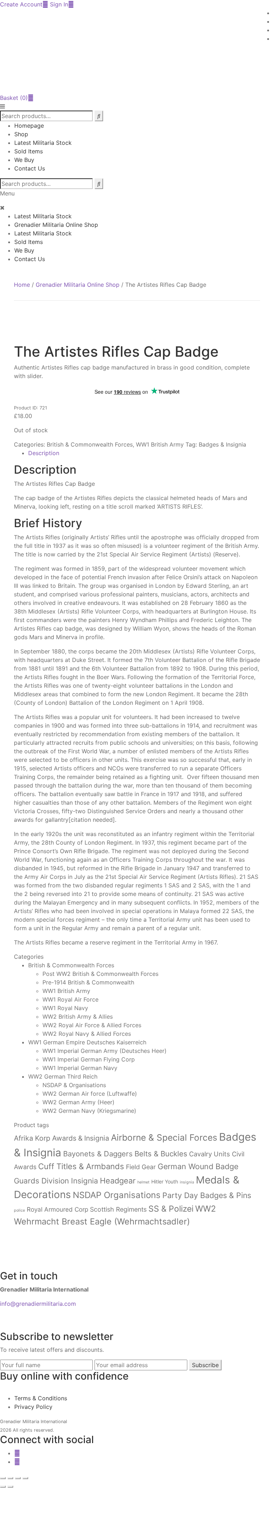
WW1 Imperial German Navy (79, 1067)
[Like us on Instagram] (17, 1461)
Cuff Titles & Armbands (81, 1166)
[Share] (18, 1478)
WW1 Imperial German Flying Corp (88, 1059)
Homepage (29, 125)
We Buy (24, 159)
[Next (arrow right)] (10, 1487)
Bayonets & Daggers (98, 1153)
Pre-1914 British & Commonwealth (88, 982)
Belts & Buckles (161, 1153)
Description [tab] (43, 453)
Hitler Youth (164, 1181)
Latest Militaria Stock (43, 142)
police (19, 1210)
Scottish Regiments (118, 1209)
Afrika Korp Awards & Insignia (61, 1138)
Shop (21, 134)
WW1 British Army (160, 444)
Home (22, 284)
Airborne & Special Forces (164, 1137)
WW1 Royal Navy (65, 1008)
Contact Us (29, 168)
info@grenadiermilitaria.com (38, 1303)
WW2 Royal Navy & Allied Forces (86, 1033)
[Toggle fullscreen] (10, 1478)
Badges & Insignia (222, 444)
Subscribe (205, 1365)
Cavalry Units (209, 1154)
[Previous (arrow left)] (3, 1487)
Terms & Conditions (40, 1398)
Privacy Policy (33, 1406)
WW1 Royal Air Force (70, 999)
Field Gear (141, 1167)
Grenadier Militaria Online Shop (56, 224)
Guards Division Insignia (56, 1180)
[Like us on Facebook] (17, 1453)
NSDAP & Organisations (74, 1085)
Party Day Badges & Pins (206, 1195)
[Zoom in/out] (3, 1478)
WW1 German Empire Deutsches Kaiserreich (87, 1042)
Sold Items (28, 151)
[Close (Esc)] (25, 1478)
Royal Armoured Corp (57, 1209)
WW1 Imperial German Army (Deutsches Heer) (104, 1050)
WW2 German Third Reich (62, 1076)
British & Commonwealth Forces (90, 444)
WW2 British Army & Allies (77, 1016)
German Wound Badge (198, 1166)
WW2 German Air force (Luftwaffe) (89, 1093)
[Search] (99, 183)
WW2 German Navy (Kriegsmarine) (89, 1110)
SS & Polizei (170, 1209)
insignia (187, 1182)
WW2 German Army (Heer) (78, 1102)
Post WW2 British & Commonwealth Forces (100, 973)
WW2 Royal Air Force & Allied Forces (91, 1025)
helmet (143, 1182)
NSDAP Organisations (117, 1195)
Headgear (118, 1180)
